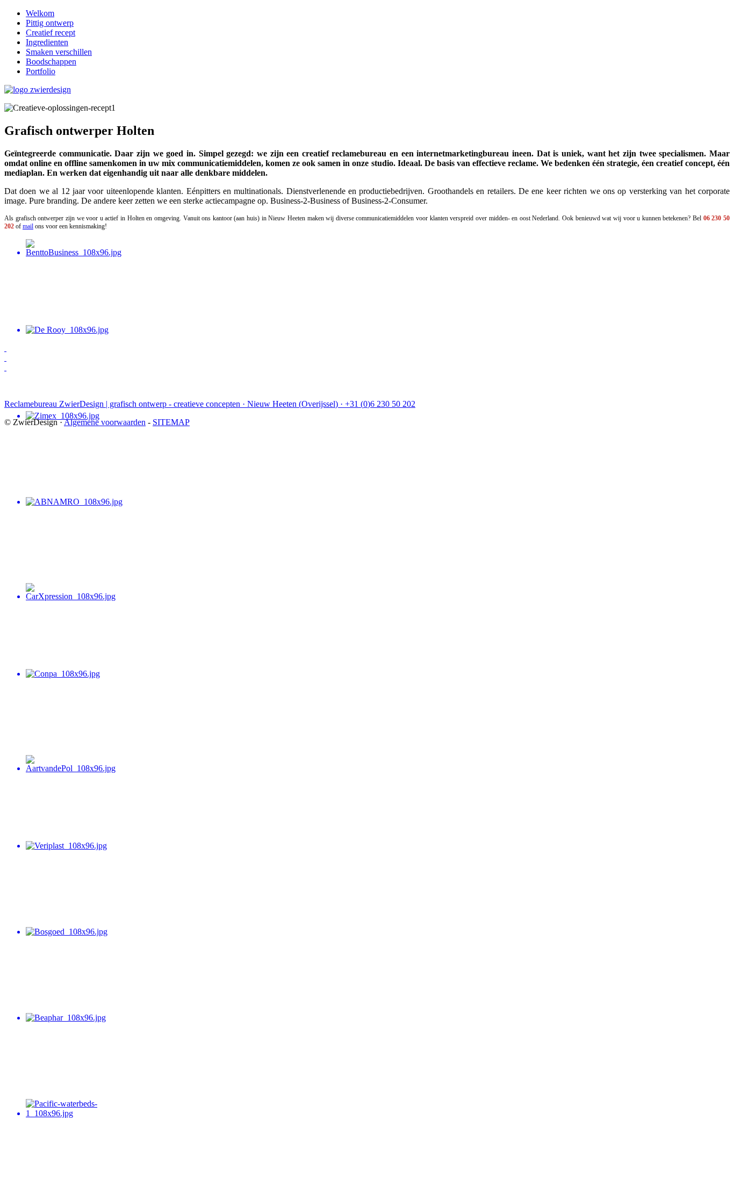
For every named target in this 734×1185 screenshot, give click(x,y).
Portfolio (40, 71)
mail (28, 226)
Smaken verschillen (59, 51)
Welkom (40, 13)
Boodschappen (51, 61)
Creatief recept (50, 32)
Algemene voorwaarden (105, 422)
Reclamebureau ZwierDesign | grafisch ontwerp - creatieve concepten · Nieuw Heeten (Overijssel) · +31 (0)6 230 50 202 (209, 403)
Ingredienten (47, 42)
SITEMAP (171, 422)
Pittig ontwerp (50, 22)
